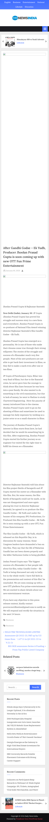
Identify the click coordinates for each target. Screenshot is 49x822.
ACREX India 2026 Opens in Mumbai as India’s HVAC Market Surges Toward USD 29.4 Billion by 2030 (30, 802)
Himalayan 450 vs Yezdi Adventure (31, 39)
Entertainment (29, 2)
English (7, 2)
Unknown (11, 779)
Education (29, 7)
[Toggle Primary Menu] (45, 29)
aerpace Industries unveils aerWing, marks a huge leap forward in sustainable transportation (28, 669)
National (40, 2)
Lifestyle (18, 7)
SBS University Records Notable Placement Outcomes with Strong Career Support (21, 757)
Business (16, 2)
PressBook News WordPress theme (29, 819)
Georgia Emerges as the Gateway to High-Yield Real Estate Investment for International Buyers (23, 745)
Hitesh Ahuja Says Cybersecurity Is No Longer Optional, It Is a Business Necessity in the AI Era (23, 710)
